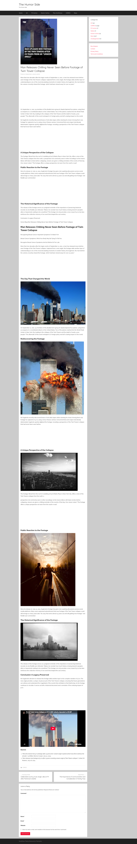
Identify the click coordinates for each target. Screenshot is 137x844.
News (75, 13)
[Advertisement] (53, 97)
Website (23, 825)
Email (22, 821)
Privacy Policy (94, 51)
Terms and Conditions (97, 54)
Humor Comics (45, 13)
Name (23, 816)
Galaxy (92, 31)
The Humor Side (29, 4)
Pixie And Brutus (57, 13)
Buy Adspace (94, 46)
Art (27, 13)
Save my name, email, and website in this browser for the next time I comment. (44, 829)
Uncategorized (95, 38)
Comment (24, 793)
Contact (93, 48)
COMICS (68, 13)
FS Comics (34, 13)
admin (38, 74)
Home (20, 13)
